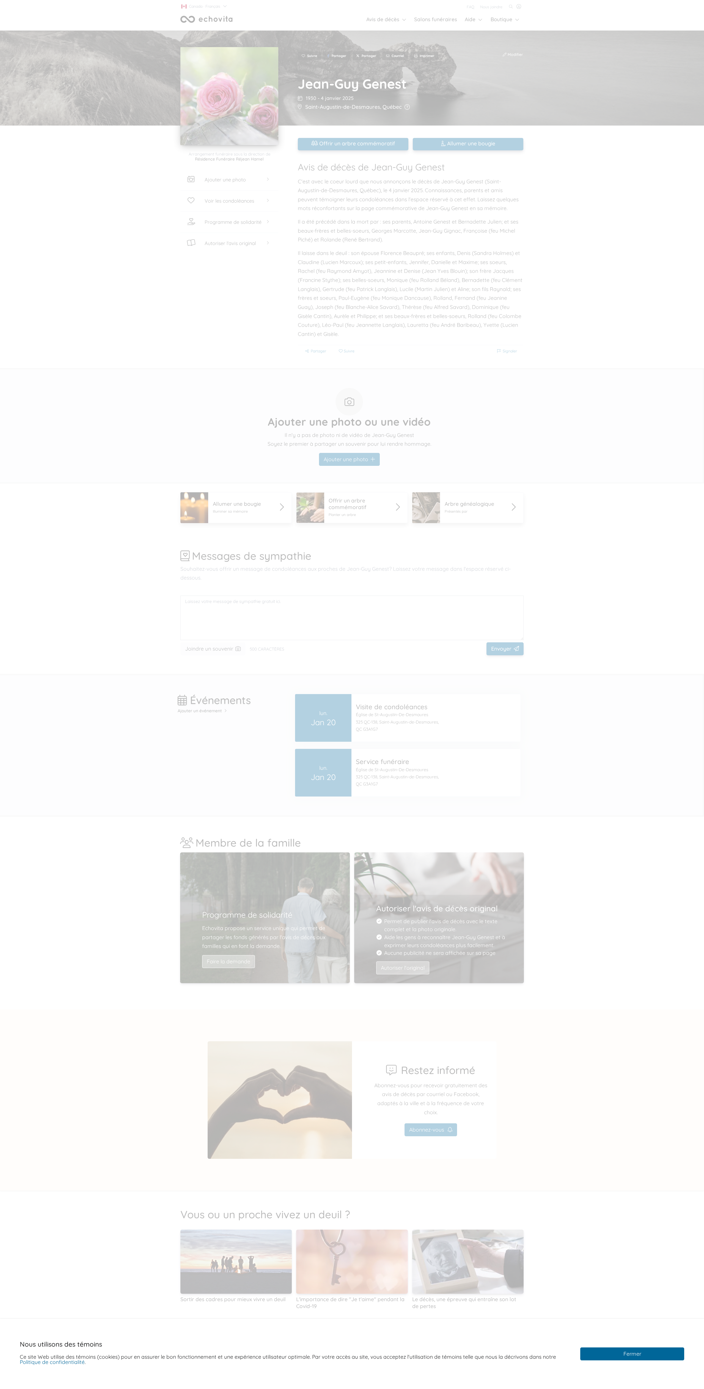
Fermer (632, 1353)
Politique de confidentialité (52, 1362)
